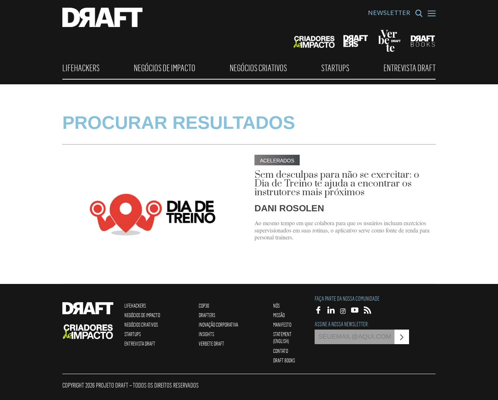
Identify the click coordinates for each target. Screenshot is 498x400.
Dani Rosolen (289, 208)
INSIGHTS (206, 334)
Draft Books (284, 360)
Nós (276, 305)
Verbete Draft (211, 343)
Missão (279, 315)
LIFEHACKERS (81, 67)
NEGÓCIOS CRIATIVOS (258, 67)
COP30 (204, 305)
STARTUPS (335, 67)
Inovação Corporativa (218, 324)
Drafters (207, 315)
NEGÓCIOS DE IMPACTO (164, 67)
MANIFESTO (282, 324)
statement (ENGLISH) (282, 337)
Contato (280, 350)
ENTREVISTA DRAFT (410, 67)
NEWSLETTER (389, 14)
